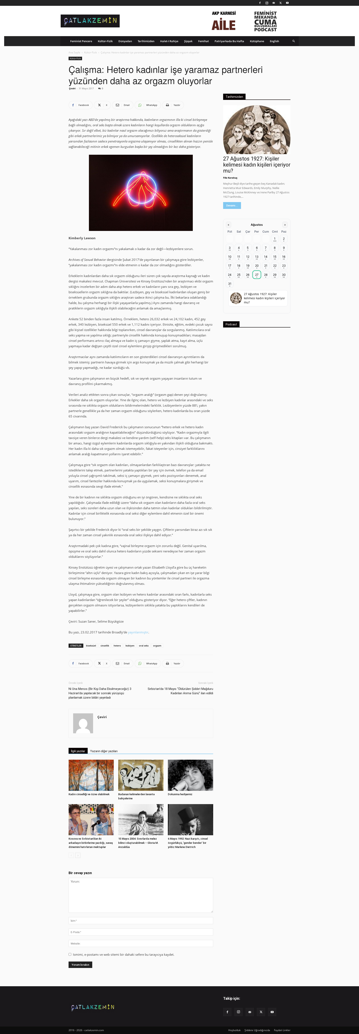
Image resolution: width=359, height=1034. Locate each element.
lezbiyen (129, 645)
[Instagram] (267, 3)
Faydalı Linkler (282, 1030)
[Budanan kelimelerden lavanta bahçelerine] (141, 775)
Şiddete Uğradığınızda (257, 1030)
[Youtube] (287, 3)
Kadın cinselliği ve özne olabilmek (89, 794)
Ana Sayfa (74, 52)
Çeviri (72, 88)
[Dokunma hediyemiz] (190, 775)
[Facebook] (260, 3)
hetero (117, 645)
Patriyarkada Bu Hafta (229, 41)
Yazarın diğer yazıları (104, 751)
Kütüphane (257, 41)
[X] (280, 3)
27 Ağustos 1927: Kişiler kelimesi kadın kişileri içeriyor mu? (256, 165)
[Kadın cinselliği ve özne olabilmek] (91, 775)
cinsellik (105, 645)
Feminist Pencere (81, 41)
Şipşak (188, 41)
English (274, 41)
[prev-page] (71, 855)
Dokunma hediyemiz (180, 794)
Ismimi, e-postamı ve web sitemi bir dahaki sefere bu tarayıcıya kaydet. (123, 954)
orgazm (157, 645)
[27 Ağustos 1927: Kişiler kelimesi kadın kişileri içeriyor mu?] (256, 129)
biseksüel (91, 645)
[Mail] (273, 3)
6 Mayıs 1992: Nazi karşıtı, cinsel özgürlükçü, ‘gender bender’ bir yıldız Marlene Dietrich (188, 843)
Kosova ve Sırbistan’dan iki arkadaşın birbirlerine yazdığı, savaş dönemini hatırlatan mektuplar (91, 843)
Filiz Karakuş (230, 177)
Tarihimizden (146, 41)
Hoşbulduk (234, 1030)
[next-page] (77, 855)
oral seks (144, 645)
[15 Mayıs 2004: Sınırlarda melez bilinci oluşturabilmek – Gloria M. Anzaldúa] (141, 819)
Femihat (203, 41)
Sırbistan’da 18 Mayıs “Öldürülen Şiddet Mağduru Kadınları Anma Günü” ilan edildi (180, 691)
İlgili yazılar (78, 751)
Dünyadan (125, 41)
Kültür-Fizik (105, 41)
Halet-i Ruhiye (169, 41)
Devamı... (232, 205)
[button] (294, 41)
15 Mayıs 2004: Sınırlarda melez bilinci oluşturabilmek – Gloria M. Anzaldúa (138, 843)
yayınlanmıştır (138, 632)
